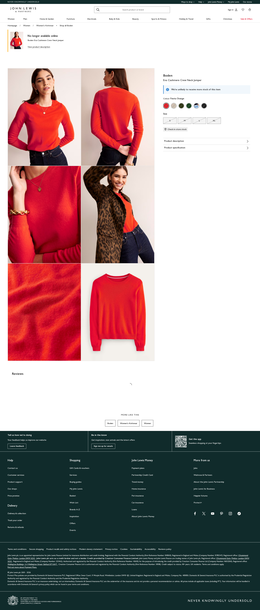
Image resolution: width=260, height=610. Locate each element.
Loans (134, 509)
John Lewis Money (215, 2)
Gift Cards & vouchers (79, 468)
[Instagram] (230, 514)
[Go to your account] (236, 9)
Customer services (16, 475)
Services (73, 475)
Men (25, 19)
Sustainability (136, 549)
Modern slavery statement (91, 549)
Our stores (247, 2)
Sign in (230, 9)
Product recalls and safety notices (61, 549)
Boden (110, 423)
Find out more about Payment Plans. (22, 567)
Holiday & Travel (186, 19)
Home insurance (139, 488)
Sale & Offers (246, 19)
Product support (15, 482)
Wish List (74, 502)
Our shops (12, 488)
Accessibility (150, 549)
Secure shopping (36, 549)
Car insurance (138, 502)
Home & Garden (47, 19)
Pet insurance (138, 495)
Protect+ (198, 502)
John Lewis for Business (204, 488)
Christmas (227, 19)
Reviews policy (164, 549)
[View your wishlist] (242, 9)
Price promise (13, 495)
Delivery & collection (17, 513)
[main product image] (19, 41)
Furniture (71, 19)
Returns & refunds (16, 527)
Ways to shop (186, 2)
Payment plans (138, 468)
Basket (73, 495)
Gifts (208, 19)
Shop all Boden (66, 25)
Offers (72, 523)
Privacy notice (111, 549)
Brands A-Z (75, 509)
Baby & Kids (114, 19)
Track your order (15, 520)
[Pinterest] (221, 514)
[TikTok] (239, 514)
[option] (166, 106)
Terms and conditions (17, 549)
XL (211, 121)
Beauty (135, 19)
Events (73, 530)
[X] (203, 514)
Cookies (124, 549)
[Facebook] (195, 514)
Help (200, 2)
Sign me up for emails (103, 446)
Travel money (137, 482)
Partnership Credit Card (142, 475)
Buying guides (76, 482)
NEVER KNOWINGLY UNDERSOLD (23, 2)
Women (11, 19)
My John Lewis (233, 2)
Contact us (13, 468)
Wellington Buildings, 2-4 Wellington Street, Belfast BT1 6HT (33, 564)
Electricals (91, 19)
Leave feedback (17, 446)
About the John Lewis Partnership (209, 482)
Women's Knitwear (44, 25)
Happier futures (201, 495)
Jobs (195, 468)
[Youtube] (212, 514)
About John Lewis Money (143, 516)
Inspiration (74, 516)
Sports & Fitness (158, 19)
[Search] (98, 9)
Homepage (12, 25)
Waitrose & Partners (203, 475)
